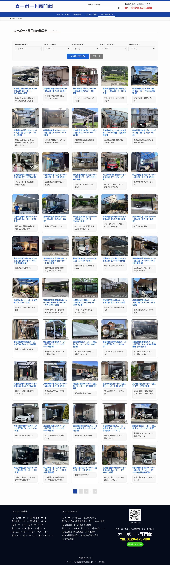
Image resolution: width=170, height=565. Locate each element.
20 (95, 491)
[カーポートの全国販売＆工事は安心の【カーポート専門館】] (34, 6)
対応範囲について (85, 558)
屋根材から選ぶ (134, 44)
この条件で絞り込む (78, 56)
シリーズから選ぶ (49, 44)
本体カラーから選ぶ (107, 44)
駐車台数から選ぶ (78, 44)
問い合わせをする (135, 544)
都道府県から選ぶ (21, 44)
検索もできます (93, 4)
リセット (96, 56)
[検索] (118, 8)
